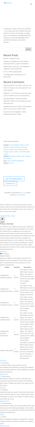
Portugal (6, 152)
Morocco (11, 163)
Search (28, 49)
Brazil (18, 156)
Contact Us (10, 183)
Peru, (5, 158)
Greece (6, 149)
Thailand (14, 161)
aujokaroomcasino (9, 106)
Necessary (5, 254)
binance (6, 112)
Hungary (11, 149)
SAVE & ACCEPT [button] (5, 426)
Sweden (16, 152)
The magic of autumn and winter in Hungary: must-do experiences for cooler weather (17, 87)
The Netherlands (24, 152)
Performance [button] (4, 374)
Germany (24, 147)
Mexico (9, 158)
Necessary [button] (3, 251)
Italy (16, 149)
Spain (11, 152)
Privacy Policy (21, 195)
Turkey (6, 154)
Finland (18, 147)
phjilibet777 (7, 93)
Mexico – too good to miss (12, 58)
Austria (11, 145)
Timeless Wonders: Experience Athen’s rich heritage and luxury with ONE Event (17, 101)
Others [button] (2, 414)
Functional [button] (3, 361)
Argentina (13, 156)
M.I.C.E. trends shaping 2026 (12, 72)
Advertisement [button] (4, 401)
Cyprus (22, 145)
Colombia (28, 156)
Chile (22, 156)
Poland (25, 149)
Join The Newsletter (14, 178)
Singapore (21, 161)
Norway (20, 149)
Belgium (17, 145)
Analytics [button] (3, 388)
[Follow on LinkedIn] (5, 171)
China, (9, 161)
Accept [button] (13, 216)
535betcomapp (8, 85)
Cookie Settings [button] (5, 216)
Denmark (12, 147)
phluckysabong (8, 98)
